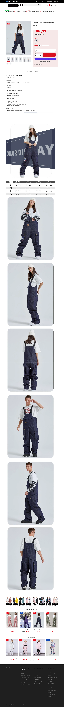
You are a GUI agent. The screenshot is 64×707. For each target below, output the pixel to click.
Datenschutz (37, 683)
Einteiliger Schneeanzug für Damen (51, 673)
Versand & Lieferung (25, 677)
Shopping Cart (49, 1)
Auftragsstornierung (25, 681)
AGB (35, 685)
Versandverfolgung (25, 675)
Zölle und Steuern (38, 681)
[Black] (36, 40)
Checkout (56, 1)
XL (46, 45)
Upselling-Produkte (32, 637)
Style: (35, 47)
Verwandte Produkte (32, 609)
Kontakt (22, 673)
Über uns (36, 675)
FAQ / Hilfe (23, 682)
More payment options (45, 61)
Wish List (43, 1)
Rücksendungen (24, 679)
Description (29, 71)
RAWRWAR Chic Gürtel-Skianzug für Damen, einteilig (30, 658)
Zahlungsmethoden (25, 684)
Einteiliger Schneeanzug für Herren (51, 683)
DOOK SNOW (35, 25)
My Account (38, 1)
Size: (35, 43)
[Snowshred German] (17, 7)
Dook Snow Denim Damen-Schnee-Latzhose (42, 629)
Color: (37, 36)
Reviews (36, 71)
